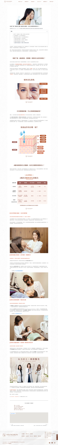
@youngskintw (20, 407)
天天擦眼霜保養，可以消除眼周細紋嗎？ (20, 35)
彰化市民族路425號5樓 (19, 406)
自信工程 (38, 1)
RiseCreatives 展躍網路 (7, 443)
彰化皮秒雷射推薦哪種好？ (19, 270)
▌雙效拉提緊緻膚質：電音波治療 (20, 41)
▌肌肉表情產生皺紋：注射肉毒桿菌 (20, 38)
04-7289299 (18, 405)
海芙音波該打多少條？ (18, 313)
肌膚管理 (26, 1)
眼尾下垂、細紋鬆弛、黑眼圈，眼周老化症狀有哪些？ (22, 34)
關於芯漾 (20, 1)
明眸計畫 (51, 1)
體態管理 (45, 1)
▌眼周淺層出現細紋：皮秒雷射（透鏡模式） (21, 39)
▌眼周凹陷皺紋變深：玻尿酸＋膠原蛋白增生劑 (22, 42)
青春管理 (32, 1)
